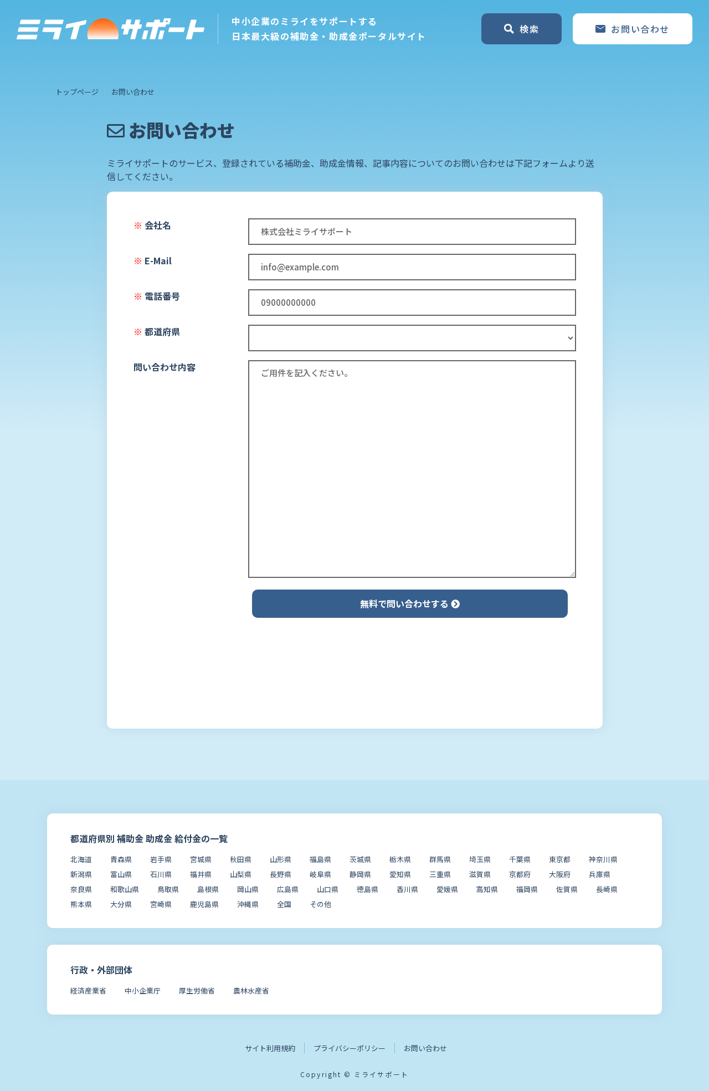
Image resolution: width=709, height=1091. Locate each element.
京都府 (520, 874)
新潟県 (81, 874)
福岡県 (527, 889)
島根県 (208, 889)
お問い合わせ (425, 1048)
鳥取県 (168, 889)
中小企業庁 (143, 990)
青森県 (121, 859)
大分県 (121, 904)
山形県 (280, 859)
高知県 (487, 889)
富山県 (121, 874)
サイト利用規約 (270, 1048)
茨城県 (360, 859)
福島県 (320, 859)
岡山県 (248, 889)
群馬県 (440, 859)
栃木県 (400, 859)
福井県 (201, 874)
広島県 (288, 889)
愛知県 (400, 874)
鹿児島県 (204, 904)
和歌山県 (124, 889)
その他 (320, 904)
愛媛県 (447, 889)
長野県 (280, 874)
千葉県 (520, 859)
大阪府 (560, 874)
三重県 (440, 874)
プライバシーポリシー (350, 1048)
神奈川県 (603, 859)
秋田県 (240, 859)
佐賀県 (567, 889)
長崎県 (607, 889)
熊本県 (81, 904)
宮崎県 (161, 904)
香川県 (407, 889)
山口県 (327, 889)
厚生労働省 (197, 990)
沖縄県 (248, 904)
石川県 (161, 874)
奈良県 (81, 889)
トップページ (77, 91)
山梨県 (240, 874)
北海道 (81, 859)
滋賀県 (480, 874)
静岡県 (360, 874)
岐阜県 (320, 874)
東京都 (560, 859)
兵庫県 (599, 874)
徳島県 (367, 889)
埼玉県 (480, 859)
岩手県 (161, 859)
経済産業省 (88, 990)
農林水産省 (251, 990)
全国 (284, 904)
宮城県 (201, 859)
